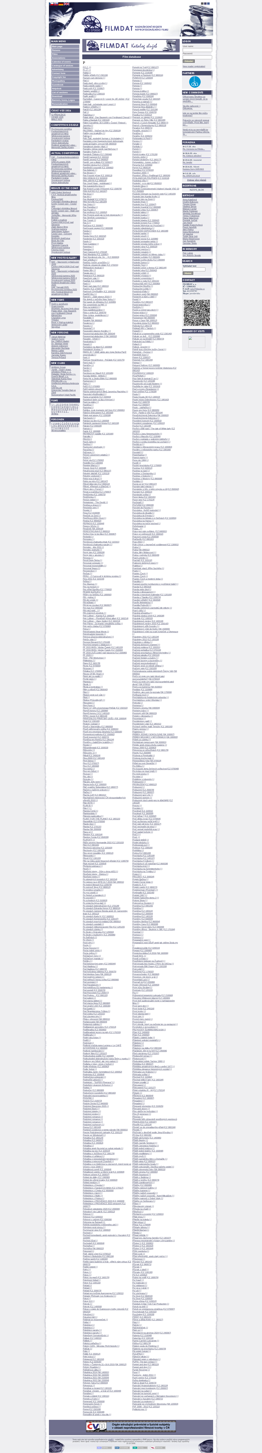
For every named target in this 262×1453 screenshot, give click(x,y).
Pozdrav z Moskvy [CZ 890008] (147, 478)
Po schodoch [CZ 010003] (95, 900)
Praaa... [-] (137, 528)
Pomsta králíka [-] (140, 91)
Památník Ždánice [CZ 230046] (97, 154)
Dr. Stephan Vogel (59, 343)
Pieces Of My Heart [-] (93, 674)
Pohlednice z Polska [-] (93, 1198)
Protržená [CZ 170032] (143, 971)
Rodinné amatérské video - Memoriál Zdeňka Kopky (64, 146)
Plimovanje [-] (89, 855)
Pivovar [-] (87, 774)
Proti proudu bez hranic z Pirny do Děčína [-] (153, 964)
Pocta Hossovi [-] (91, 948)
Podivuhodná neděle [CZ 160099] (98, 1056)
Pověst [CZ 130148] (141, 426)
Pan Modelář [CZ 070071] (95, 199)
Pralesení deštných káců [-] (145, 563)
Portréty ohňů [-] (139, 157)
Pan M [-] (87, 196)
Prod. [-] (136, 837)
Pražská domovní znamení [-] (146, 644)
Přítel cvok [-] (138, 1254)
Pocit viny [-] (88, 942)
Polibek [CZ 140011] (92, 1338)
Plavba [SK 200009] (92, 829)
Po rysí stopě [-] (90, 892)
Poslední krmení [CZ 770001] (146, 223)
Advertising (58, 69)
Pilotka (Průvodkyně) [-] (94, 700)
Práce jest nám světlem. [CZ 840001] (149, 531)
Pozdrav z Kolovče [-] (142, 476)
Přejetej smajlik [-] (140, 1082)
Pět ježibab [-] (89, 602)
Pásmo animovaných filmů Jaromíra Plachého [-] (105, 391)
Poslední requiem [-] (141, 252)
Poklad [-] (87, 1285)
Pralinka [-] (137, 565)
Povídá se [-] (138, 444)
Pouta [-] (136, 394)
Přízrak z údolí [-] (140, 1269)
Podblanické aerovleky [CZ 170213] (99, 1027)
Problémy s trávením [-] (143, 779)
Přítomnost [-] (138, 1259)
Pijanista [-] (88, 681)
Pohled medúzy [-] (91, 1182)
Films (55, 54)
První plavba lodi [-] (141, 1014)
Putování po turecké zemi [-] (145, 1393)
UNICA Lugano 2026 (60, 162)
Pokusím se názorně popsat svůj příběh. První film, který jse (196, 122)
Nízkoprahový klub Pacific (63, 395)
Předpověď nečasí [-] (142, 1056)
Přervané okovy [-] (141, 1108)
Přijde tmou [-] (138, 1217)
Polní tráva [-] (89, 1356)
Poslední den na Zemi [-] (143, 199)
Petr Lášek (188, 253)
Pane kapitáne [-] (91, 244)
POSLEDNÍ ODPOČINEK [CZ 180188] (150, 231)
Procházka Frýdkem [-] (143, 861)
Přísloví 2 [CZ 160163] (142, 1246)
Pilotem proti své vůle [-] (94, 695)
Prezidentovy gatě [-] (142, 721)
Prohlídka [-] (138, 850)
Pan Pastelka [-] (90, 207)
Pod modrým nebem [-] (93, 977)
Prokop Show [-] (139, 900)
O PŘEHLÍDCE (58, 115)
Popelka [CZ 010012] (142, 115)
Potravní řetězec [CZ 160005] (146, 365)
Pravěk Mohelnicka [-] (142, 602)
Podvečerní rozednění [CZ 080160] (99, 1093)
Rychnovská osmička (61, 129)
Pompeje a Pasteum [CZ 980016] (147, 75)
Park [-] (86, 357)
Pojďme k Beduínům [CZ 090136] (98, 1256)
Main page (57, 46)
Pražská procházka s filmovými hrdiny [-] (151, 653)
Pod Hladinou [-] (90, 966)
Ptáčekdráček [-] (140, 1327)
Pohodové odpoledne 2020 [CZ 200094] (101, 1209)
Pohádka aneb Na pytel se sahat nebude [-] (103, 1148)
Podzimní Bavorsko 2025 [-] (96, 1106)
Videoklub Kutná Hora (61, 379)
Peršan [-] (87, 573)
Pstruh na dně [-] (140, 1306)
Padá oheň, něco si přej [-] (95, 83)
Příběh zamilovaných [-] (143, 1182)
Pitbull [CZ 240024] (91, 755)
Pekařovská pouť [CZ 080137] (97, 471)
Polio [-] (86, 1351)
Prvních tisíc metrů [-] (142, 1019)
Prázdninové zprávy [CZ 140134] (147, 621)
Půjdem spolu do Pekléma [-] (145, 1346)
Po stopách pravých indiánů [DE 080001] (102, 921)
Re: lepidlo (187, 162)
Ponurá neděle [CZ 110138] (145, 109)
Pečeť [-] (87, 457)
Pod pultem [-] (89, 998)
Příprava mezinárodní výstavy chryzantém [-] (153, 1240)
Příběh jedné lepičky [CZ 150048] (147, 1151)
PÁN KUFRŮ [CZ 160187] (95, 191)
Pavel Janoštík (190, 227)
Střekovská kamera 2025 (63, 276)
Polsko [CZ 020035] (92, 1362)
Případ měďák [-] (140, 1235)
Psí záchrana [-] (139, 1293)
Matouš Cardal (189, 209)
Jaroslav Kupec (58, 355)
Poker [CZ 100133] (92, 1283)
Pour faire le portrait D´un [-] (145, 378)
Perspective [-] (89, 571)
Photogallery (58, 81)
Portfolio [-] (137, 146)
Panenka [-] (88, 246)
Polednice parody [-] (92, 1333)
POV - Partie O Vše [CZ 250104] (147, 412)
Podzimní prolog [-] (91, 1114)
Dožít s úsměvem (59, 304)
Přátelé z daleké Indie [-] (143, 1037)
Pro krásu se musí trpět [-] (144, 771)
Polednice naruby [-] (92, 1330)
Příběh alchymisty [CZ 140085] (146, 1138)
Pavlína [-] (87, 444)
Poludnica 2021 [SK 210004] (96, 1377)
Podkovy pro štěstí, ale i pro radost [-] (100, 1061)
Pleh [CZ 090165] (91, 845)
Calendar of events (61, 62)
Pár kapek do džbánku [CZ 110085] (99, 302)
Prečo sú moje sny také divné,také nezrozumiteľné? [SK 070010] (148, 677)
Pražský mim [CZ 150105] (144, 668)
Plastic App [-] (89, 824)
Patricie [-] (87, 428)
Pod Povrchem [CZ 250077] (96, 992)
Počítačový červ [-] (92, 956)
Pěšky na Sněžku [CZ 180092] (97, 594)
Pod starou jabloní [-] (92, 1001)
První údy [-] (138, 1016)
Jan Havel (187, 222)
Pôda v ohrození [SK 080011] (96, 1019)
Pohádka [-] (88, 1145)
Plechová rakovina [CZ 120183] (97, 848)
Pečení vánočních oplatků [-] (96, 455)
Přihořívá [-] (137, 1211)
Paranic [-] (87, 326)
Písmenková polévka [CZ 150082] (99, 734)
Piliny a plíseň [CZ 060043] (95, 689)
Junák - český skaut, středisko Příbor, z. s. (61, 370)
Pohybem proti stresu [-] (94, 1227)
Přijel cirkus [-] (139, 1222)
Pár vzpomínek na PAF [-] (95, 305)
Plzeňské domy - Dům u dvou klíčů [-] (100, 871)
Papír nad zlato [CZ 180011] (96, 286)
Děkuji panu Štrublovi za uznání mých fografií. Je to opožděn (195, 98)
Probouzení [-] (139, 782)
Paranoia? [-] (89, 328)
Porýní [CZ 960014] (141, 167)
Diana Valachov (190, 218)
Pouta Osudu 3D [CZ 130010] (146, 397)
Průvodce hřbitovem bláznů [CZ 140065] (151, 998)
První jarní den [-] (140, 1006)
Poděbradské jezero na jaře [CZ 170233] (102, 1032)
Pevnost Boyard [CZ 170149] (96, 642)
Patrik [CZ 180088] (91, 431)
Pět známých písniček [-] (94, 613)
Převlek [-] (137, 1130)
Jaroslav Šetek (190, 243)
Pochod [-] (87, 1233)
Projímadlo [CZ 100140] (143, 892)
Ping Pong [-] (89, 705)
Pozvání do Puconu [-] (142, 507)
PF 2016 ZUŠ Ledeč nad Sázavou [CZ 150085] (105, 653)
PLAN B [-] (88, 805)
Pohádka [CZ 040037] (93, 1140)
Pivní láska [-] (89, 760)
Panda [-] (87, 231)
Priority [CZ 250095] (141, 753)
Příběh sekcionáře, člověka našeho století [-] (153, 1167)
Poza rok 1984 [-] (140, 460)
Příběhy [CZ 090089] (142, 1185)
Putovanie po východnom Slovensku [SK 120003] (155, 1404)
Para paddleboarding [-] (94, 310)
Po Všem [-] (88, 940)
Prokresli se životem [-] (143, 903)
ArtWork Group (58, 367)
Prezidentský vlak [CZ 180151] (146, 724)
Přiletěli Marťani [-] (140, 1230)
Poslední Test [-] (139, 265)
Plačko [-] (87, 792)
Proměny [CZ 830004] (142, 919)
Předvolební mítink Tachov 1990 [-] (148, 1061)
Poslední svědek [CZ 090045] (146, 257)
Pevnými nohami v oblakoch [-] (97, 644)
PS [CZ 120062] (139, 1275)
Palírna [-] (87, 136)
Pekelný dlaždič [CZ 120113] (96, 473)
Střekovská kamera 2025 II (64, 278)
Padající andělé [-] (91, 91)
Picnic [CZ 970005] (92, 666)
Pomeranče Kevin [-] (92, 1404)
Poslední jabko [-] (140, 212)
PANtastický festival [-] (93, 268)
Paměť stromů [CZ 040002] (95, 159)
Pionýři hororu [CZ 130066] (95, 710)
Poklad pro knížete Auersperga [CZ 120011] (103, 1293)
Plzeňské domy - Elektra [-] (95, 874)
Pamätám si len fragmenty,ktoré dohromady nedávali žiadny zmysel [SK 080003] (103, 142)
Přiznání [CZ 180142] (142, 1261)
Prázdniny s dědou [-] (142, 642)
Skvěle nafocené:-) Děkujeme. (191, 107)
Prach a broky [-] (140, 558)
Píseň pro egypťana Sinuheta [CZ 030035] (102, 732)
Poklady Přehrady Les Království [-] (99, 1296)
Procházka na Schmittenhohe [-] (147, 869)
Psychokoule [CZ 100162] (144, 1312)
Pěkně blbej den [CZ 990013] (96, 484)
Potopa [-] (136, 362)
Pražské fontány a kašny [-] (145, 658)
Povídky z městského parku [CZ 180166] (151, 449)
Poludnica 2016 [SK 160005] (96, 1375)
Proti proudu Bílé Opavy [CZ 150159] (149, 966)
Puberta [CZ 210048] (142, 1335)
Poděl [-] (87, 1040)
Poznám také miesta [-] (143, 486)
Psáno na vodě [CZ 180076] (145, 1277)
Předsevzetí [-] (139, 1058)
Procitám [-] (137, 808)
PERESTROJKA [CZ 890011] (96, 531)
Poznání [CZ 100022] (142, 492)
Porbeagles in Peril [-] (142, 138)
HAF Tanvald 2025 (60, 287)
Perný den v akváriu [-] (93, 555)
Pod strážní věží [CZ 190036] (96, 1006)
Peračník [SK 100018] (93, 528)
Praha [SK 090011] (141, 550)
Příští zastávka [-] (140, 1251)
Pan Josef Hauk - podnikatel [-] (97, 183)
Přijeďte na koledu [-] (142, 1219)
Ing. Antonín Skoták (192, 255)
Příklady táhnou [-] (140, 1227)
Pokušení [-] (88, 1314)
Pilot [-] (86, 692)
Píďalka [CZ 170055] (92, 671)
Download (57, 96)
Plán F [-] (87, 808)
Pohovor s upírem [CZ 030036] (97, 1219)
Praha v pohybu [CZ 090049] (145, 555)
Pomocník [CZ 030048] (93, 1412)
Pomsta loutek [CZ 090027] (145, 94)
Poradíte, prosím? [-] (142, 130)
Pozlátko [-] (137, 481)
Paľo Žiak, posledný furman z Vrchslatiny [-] (103, 138)
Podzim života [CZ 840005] (95, 1103)
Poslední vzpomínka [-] (143, 278)
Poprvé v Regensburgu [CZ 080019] (149, 125)
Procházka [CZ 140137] (143, 858)
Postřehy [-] (137, 307)
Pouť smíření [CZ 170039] (144, 391)
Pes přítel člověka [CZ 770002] (97, 589)
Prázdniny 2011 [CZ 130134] (145, 637)
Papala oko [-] (89, 273)
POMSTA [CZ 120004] (142, 78)
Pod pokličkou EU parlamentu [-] (98, 987)
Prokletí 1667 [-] (139, 895)
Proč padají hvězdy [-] (142, 832)
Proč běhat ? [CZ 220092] (144, 816)
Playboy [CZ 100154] (92, 834)
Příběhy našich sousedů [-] (144, 1193)
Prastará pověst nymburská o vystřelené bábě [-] (155, 584)
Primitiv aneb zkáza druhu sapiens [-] (149, 745)
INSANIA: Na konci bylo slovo (65, 308)
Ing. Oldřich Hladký (60, 341)
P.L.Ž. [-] (87, 70)
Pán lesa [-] (88, 194)
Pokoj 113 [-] (88, 1301)
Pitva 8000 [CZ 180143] (94, 758)
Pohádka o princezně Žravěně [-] (98, 1161)
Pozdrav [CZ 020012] (142, 468)
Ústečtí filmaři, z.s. (60, 376)
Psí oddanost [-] (139, 1285)
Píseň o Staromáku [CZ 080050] (98, 726)
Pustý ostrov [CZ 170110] (144, 1377)
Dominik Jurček (190, 220)
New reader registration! (194, 66)
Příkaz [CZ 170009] (141, 1224)
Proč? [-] (136, 834)
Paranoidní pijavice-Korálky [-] (97, 331)
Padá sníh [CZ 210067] (93, 88)
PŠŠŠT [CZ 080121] (141, 1317)
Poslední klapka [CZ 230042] (145, 220)
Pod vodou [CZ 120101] (94, 1014)
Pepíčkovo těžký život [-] (94, 518)
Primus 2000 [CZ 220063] (144, 747)
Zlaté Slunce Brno (59, 227)
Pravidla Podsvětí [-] (141, 605)
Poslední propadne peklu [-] (145, 241)
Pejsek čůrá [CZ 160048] (94, 468)
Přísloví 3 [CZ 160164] (142, 1248)
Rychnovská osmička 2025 (64, 289)
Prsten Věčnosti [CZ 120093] (145, 985)
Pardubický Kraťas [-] (93, 349)
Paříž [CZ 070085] (91, 386)
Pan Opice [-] (89, 204)
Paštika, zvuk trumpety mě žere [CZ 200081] (104, 410)
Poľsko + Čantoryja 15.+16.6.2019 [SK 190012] (104, 1364)
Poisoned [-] (88, 1251)
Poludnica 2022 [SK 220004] (96, 1380)
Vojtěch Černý (57, 339)
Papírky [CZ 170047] (92, 289)
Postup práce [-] (139, 312)
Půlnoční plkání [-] (140, 1356)
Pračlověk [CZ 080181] (143, 539)
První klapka (57, 243)
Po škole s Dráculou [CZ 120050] (98, 932)
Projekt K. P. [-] (139, 885)
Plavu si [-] (88, 832)
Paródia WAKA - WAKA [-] (94, 376)
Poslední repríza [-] (141, 249)
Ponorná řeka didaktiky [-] (144, 107)
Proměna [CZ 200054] (142, 913)
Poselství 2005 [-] (140, 173)
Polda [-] (87, 1322)
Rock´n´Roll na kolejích (62, 322)
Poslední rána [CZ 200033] (144, 246)
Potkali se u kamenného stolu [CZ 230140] (152, 333)
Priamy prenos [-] (140, 729)
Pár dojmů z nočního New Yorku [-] (99, 299)
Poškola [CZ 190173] (142, 326)
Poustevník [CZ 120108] (143, 381)
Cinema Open (57, 250)
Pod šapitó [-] (89, 1008)
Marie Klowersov (191, 239)
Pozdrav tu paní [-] (141, 471)
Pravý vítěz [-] (139, 610)
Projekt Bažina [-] (140, 879)
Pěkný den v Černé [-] (93, 489)
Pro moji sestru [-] (140, 774)
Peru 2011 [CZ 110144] (93, 579)
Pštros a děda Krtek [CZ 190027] (147, 1319)
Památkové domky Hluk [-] (95, 146)
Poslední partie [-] (140, 233)
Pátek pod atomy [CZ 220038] (97, 415)
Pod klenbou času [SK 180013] (97, 974)
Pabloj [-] (87, 73)
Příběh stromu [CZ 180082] (145, 1172)
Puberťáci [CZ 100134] (142, 1338)
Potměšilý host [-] (140, 355)
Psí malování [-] (139, 1283)
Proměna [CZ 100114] (142, 911)
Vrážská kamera (59, 229)
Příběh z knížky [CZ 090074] (145, 1180)
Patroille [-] (88, 436)
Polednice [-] (88, 1325)
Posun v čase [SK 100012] (144, 320)
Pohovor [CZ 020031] (93, 1217)
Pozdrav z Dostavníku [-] (144, 473)
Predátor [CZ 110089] (142, 689)
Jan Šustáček (189, 241)
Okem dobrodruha (59, 143)
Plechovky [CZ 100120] (94, 850)
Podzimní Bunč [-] (91, 1108)
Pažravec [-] (88, 452)
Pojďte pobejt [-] (90, 1267)
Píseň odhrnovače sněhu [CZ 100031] (100, 729)
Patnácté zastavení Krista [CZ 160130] (101, 423)
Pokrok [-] (87, 1304)
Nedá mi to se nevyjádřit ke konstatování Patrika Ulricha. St (196, 131)
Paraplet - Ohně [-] (91, 339)
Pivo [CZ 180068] (91, 766)
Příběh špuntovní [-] (141, 1174)
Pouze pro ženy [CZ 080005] (145, 410)
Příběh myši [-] (139, 1156)
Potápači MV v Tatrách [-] (144, 328)
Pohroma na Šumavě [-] (94, 1222)
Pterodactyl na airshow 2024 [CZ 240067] (151, 1333)
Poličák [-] (87, 1349)
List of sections (60, 92)
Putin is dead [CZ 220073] (144, 1383)
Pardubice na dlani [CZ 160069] (97, 347)
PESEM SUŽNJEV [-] (93, 592)
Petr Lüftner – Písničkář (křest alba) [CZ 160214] (105, 618)
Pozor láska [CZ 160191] (144, 497)
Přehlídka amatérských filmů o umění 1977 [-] (153, 1066)
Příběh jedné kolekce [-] (143, 1148)
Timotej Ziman (189, 204)
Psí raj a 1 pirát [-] (140, 1288)
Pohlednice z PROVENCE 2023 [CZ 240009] (103, 1201)
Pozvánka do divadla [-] (143, 513)
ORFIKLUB (56, 388)
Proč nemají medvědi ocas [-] (146, 829)
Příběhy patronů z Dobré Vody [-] (147, 1198)
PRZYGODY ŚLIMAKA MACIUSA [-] (149, 1029)
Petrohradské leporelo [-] (94, 634)
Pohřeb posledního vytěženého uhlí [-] (100, 1224)
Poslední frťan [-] (140, 202)
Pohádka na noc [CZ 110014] (96, 1151)
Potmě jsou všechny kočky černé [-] (149, 349)
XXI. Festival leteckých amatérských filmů (62, 293)
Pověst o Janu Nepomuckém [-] (147, 434)
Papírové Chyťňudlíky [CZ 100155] (99, 291)
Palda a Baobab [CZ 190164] (96, 120)
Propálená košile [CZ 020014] (146, 948)
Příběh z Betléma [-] (141, 1177)
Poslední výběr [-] (140, 273)
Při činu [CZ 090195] (141, 1135)
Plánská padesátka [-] (93, 816)
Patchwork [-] (89, 418)
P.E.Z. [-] (87, 67)
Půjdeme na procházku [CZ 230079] (149, 1349)
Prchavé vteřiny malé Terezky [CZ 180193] (152, 726)
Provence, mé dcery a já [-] (145, 977)
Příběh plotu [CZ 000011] (143, 1161)
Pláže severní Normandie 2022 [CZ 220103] (103, 842)
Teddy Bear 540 (190, 236)
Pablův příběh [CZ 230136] (95, 75)
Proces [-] (137, 805)
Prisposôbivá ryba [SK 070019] (146, 760)
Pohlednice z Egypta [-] (93, 1185)
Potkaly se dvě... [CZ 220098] (146, 336)
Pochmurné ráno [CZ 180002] (96, 1230)
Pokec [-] (87, 1272)
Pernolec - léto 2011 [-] (93, 547)
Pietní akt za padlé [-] (92, 676)
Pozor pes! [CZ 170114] (143, 500)
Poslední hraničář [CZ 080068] (146, 207)
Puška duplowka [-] (141, 1380)
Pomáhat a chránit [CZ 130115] (97, 1388)
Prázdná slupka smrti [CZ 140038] (148, 616)
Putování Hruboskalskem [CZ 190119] (150, 1385)
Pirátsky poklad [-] (91, 724)
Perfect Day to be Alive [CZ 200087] (99, 534)
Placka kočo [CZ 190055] (94, 784)
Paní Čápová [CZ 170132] (95, 252)
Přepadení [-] (138, 1101)
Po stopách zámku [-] (93, 929)
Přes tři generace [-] (141, 1114)
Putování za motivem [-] (143, 1401)
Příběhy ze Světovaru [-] (143, 1201)
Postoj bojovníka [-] (141, 305)
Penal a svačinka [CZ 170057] (97, 492)
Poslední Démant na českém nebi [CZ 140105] (154, 194)
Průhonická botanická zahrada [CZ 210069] (152, 995)
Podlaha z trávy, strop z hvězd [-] (98, 1064)
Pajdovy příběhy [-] (92, 107)
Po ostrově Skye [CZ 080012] (96, 887)
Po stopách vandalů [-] (93, 924)
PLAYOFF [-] (89, 840)
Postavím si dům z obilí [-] (144, 296)
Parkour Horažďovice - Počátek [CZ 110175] (103, 360)
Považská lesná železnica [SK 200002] (150, 415)
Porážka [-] (137, 133)
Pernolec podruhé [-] (92, 550)
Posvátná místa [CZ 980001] (145, 323)
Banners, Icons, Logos (63, 100)
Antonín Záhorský (59, 346)
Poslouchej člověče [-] (142, 286)
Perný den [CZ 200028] (94, 552)
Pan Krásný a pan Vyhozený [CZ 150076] (102, 189)
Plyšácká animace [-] (92, 866)
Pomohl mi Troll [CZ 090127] (145, 67)
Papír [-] (86, 283)
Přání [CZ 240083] (140, 1032)
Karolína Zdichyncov (61, 353)
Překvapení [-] (139, 1085)
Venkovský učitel (59, 324)
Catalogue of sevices (62, 65)
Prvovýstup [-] (139, 1022)
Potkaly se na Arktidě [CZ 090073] (148, 339)
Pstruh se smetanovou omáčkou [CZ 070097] (153, 1309)
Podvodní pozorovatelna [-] (95, 1095)
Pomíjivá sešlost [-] (92, 1406)
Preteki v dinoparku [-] (142, 716)
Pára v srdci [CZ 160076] (94, 312)
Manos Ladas (57, 350)
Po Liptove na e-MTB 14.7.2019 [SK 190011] (103, 882)
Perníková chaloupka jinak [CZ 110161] (101, 542)
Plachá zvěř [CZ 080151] (94, 795)
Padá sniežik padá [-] (92, 86)
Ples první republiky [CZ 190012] (98, 853)
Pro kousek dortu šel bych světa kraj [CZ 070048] (155, 769)
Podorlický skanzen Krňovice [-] (98, 1085)
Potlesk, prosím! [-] (141, 347)
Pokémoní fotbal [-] (91, 1280)
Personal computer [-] (93, 563)
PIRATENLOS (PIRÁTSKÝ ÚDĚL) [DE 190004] (104, 718)
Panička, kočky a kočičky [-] (96, 262)
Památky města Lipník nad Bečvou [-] (100, 149)
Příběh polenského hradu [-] (145, 1164)
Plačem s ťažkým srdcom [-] (96, 790)
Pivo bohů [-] (89, 769)
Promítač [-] (137, 932)
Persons (56, 50)
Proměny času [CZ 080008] (145, 924)
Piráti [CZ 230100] (91, 721)
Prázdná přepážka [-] (142, 613)
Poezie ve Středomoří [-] (94, 1135)
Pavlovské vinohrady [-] (94, 447)
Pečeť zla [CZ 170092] (93, 460)
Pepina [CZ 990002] (92, 521)
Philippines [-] (89, 660)
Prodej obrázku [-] (140, 842)
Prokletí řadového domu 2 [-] (145, 898)
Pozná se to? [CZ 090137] (144, 484)
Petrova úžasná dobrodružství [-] (98, 637)
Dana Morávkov (191, 232)
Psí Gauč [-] (138, 1280)
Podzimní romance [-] (93, 1117)
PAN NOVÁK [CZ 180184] (95, 202)
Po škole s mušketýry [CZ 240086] (99, 935)
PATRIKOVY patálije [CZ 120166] (98, 434)
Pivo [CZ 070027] (91, 763)
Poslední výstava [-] (141, 275)
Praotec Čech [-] (140, 573)
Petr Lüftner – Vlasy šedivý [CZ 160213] (101, 621)
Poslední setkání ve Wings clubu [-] (148, 254)
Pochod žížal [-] (90, 1240)
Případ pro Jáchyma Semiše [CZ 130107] (151, 1238)
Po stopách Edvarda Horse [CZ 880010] (101, 908)
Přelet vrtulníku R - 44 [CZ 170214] (148, 1090)
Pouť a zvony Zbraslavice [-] (145, 389)
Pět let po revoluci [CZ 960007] (97, 605)
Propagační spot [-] (141, 940)
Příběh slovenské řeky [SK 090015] (148, 1169)
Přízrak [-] (137, 1267)
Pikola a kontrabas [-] (93, 687)
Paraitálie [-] (88, 318)
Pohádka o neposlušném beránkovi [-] (100, 1159)
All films (54, 414)
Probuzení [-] (138, 787)
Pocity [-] (87, 945)
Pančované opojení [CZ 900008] (98, 228)
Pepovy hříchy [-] (91, 526)
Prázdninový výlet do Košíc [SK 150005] (151, 629)
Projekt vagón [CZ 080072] (144, 887)
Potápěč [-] (137, 331)
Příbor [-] (136, 1203)
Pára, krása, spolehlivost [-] (95, 315)
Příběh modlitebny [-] (142, 1153)
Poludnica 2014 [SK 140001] (96, 1372)
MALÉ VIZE (56, 119)
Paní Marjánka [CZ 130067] (95, 254)
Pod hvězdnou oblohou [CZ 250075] (99, 971)
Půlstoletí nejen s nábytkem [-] (146, 1359)
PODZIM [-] (88, 1098)
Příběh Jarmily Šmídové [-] (144, 1143)
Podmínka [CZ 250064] (93, 1074)
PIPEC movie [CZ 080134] (95, 716)
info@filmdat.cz (197, 289)
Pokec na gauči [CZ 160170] (96, 1277)
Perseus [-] (88, 558)
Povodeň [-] (137, 452)
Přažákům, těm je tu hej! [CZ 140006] (149, 1051)
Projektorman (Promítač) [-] (145, 890)
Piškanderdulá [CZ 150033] (95, 747)
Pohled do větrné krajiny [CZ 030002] (100, 1180)
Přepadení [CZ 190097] (143, 1098)
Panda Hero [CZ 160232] (94, 236)
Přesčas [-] (137, 1117)
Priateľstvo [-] (138, 732)
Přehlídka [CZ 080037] (142, 1064)
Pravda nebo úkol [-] (141, 589)
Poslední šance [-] (140, 262)
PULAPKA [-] (138, 1354)
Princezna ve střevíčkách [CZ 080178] (150, 750)
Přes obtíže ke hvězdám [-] (145, 1111)
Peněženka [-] (89, 497)
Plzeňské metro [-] (91, 876)
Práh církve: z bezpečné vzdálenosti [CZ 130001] (155, 544)
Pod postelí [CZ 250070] (94, 990)
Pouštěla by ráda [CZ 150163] (146, 386)
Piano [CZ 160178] (91, 663)
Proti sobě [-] (138, 969)
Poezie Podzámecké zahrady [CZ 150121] (102, 1132)
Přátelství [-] (138, 1043)
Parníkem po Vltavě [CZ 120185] (98, 373)
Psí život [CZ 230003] (142, 1298)
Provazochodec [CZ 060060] (145, 974)
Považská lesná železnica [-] (145, 418)
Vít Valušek (188, 234)
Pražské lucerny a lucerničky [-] (147, 660)
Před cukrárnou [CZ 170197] (145, 1053)
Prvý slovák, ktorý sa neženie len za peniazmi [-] (155, 1024)
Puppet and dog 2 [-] (141, 1367)
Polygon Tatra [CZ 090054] (95, 1383)
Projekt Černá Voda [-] (142, 882)
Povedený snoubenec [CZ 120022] (148, 423)
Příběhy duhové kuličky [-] (144, 1188)
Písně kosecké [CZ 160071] (96, 737)
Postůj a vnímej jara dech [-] (145, 310)
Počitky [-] (87, 961)
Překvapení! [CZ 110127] (144, 1087)
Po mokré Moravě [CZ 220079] (97, 885)
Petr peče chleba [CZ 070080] (97, 626)
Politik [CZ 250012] (91, 1354)
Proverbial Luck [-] (140, 979)
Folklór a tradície (59, 220)
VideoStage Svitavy (60, 231)
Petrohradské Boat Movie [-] (96, 631)
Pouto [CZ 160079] (141, 402)
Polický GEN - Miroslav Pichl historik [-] (101, 1346)
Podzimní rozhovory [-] (93, 1124)
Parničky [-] (88, 365)
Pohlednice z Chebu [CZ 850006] (98, 1190)
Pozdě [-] (136, 463)
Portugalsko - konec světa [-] (145, 162)
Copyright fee (59, 77)
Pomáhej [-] (88, 1393)
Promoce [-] (137, 935)
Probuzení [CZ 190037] (143, 792)
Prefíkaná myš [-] (140, 695)
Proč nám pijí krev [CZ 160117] (146, 824)
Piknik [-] (87, 684)
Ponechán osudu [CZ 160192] (146, 99)
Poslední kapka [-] (140, 215)
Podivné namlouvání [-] (93, 1051)
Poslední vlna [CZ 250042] (144, 270)
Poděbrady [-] (89, 1035)
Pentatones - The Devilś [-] (95, 502)
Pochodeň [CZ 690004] (93, 1243)
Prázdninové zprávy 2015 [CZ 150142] (150, 623)
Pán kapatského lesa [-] (94, 186)
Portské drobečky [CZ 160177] (146, 159)
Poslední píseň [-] (140, 236)
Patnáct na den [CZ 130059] (96, 421)
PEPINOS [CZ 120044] (93, 523)
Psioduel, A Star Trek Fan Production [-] (150, 1304)
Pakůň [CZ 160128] (92, 109)
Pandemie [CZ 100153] (93, 239)
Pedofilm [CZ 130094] (93, 463)
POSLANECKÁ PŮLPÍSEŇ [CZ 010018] (150, 178)
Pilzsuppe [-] (88, 703)
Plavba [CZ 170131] (92, 826)
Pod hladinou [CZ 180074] (95, 969)
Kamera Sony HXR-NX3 (193, 169)
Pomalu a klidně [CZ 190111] (96, 1396)
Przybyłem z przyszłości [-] (145, 1027)
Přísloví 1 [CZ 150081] (142, 1243)
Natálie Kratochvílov (193, 225)
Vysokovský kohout (60, 138)
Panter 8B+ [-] (89, 270)
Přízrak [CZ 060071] (141, 1264)
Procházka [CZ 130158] (143, 855)
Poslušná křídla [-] (140, 291)
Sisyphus (55, 327)
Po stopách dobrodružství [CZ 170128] (101, 906)
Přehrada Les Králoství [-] (144, 1072)
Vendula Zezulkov (191, 213)
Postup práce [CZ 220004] (144, 315)
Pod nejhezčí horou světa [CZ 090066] (101, 979)
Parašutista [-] (89, 341)
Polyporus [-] (89, 1385)
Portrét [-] (136, 149)
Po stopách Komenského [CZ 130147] (100, 919)
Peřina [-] (87, 581)
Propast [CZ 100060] (142, 950)
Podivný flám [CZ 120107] (95, 1053)
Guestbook (57, 85)
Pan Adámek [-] (90, 170)
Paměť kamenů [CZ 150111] (96, 157)
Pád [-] (86, 80)
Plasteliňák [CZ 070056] (94, 821)
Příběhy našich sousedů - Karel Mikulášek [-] (153, 1196)
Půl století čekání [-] (141, 1351)
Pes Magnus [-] (90, 584)
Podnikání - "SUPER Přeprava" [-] (98, 1082)
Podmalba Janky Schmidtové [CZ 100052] (102, 1072)
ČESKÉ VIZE (57, 117)
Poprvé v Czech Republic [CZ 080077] (150, 123)
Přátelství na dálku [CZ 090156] (147, 1048)
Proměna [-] (137, 908)
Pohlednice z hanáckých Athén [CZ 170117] (103, 1188)
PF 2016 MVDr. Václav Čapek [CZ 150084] (103, 650)
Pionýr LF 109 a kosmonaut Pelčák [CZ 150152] (105, 708)
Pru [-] (135, 992)
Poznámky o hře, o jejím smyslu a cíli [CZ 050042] (155, 489)
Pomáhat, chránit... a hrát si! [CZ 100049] (102, 1391)
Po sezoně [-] (89, 898)
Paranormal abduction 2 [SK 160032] (100, 336)
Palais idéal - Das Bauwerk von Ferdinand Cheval (63, 312)
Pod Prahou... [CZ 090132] (95, 995)
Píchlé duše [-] (89, 679)
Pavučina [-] (88, 449)
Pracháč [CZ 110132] (142, 560)
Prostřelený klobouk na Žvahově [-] (148, 961)
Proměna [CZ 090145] (142, 906)
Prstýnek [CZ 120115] (142, 990)
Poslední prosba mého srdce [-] (147, 244)
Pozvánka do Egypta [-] (143, 515)
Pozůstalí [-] (137, 502)
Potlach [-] (137, 344)
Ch (67, 407)
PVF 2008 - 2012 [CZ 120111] (146, 1406)
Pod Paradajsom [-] (92, 985)
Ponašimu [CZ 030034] (143, 96)
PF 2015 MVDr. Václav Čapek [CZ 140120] (103, 647)
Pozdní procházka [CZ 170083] (146, 465)
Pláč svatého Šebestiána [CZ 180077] (100, 787)
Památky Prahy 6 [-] (92, 152)
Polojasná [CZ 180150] (93, 1359)
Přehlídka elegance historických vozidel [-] (152, 1069)
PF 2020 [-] (88, 655)
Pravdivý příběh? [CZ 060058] (146, 600)
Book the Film (57, 240)
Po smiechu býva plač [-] (94, 903)
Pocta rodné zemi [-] (92, 950)
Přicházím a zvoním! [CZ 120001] (148, 1214)
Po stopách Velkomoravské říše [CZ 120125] (104, 927)
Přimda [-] (136, 1233)
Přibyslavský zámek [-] (143, 1206)
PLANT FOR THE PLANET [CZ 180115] (101, 819)
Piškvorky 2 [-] (89, 753)
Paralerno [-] (88, 323)
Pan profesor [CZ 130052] (95, 212)
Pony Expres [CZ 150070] (144, 112)
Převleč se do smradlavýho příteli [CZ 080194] (153, 1127)
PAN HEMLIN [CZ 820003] (95, 178)
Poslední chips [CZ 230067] (145, 210)
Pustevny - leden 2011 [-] (144, 1375)
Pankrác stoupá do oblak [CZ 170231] (100, 265)
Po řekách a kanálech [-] (94, 895)
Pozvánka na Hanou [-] (143, 521)
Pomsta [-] (137, 80)
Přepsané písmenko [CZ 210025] (147, 1106)
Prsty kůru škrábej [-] (142, 987)
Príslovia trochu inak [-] (143, 758)
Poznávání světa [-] (141, 494)
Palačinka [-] (88, 115)
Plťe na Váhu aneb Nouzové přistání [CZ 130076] (106, 861)
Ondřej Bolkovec (190, 202)
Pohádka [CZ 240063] (93, 1143)
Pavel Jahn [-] (89, 442)
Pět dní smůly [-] (90, 600)
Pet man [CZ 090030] (93, 608)
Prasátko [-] (137, 581)
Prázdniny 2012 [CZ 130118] (145, 639)
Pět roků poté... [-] (91, 610)
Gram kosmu (57, 306)
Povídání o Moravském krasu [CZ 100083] (152, 447)
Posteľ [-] (136, 299)
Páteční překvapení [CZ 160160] (98, 412)
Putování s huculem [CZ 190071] (147, 1399)
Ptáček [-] (136, 1325)
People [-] (87, 510)
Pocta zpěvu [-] (90, 953)
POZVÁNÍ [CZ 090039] (143, 505)
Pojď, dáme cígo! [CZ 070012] (97, 1254)
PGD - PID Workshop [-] (94, 658)
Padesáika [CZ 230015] (94, 94)
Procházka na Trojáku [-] (144, 871)
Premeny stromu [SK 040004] (146, 708)
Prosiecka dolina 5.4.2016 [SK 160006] (150, 953)
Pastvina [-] (88, 407)
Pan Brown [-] (89, 173)
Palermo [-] (88, 128)
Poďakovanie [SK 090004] (95, 1022)
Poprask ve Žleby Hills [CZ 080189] (148, 120)
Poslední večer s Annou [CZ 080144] (149, 268)
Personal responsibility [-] (94, 565)
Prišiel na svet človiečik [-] (144, 763)
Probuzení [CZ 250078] (143, 790)
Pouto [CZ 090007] (141, 405)
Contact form (58, 73)
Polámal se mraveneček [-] (95, 1319)
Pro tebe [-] (137, 776)
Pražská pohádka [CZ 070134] (146, 650)
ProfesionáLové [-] (140, 845)
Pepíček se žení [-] (92, 515)
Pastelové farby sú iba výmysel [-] (99, 399)
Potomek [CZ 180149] (142, 360)
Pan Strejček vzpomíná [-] (95, 217)
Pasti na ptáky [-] (91, 402)
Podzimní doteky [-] (92, 1111)
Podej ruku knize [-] (92, 1037)
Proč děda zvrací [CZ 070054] (146, 819)
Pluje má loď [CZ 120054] (94, 863)
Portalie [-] (137, 144)
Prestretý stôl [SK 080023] (144, 713)
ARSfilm (55, 213)
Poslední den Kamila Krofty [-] (146, 196)
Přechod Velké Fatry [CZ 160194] (147, 1080)
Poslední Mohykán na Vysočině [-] (148, 225)
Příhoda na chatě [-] (141, 1209)
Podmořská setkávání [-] (94, 1077)
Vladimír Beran (189, 206)
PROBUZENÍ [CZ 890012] (144, 784)
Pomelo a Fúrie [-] (91, 1399)
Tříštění (55, 320)
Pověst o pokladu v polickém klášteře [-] (151, 439)
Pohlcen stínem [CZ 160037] (96, 1174)
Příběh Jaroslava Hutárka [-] (145, 1145)
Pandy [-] (87, 241)
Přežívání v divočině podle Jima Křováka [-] (152, 1132)
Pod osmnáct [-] (90, 982)
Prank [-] (136, 571)
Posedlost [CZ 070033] (143, 170)
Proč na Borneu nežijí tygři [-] (145, 821)
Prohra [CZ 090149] (141, 853)
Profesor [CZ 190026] (142, 848)
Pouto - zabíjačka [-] (141, 407)
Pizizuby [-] (88, 779)
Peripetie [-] (88, 537)
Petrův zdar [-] (89, 639)
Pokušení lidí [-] (90, 1317)
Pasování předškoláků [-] (94, 394)
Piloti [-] (86, 697)
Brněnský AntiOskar (60, 238)
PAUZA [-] (87, 439)
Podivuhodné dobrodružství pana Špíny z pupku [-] (106, 1058)
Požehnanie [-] (139, 526)
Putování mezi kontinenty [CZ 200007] (150, 1388)
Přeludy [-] (137, 1093)
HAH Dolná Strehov (61, 192)
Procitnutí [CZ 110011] (142, 811)
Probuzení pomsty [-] (142, 797)
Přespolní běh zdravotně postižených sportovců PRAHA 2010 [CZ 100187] (154, 1120)
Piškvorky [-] (89, 750)
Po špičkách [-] (90, 937)
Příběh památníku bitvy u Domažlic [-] (149, 1159)
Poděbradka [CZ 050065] (94, 1029)
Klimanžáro (56, 315)
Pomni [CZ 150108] (92, 1409)
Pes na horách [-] (91, 587)
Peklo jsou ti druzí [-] (92, 478)
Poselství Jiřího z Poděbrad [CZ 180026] (151, 175)
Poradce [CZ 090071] (142, 128)
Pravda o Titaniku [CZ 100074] (146, 597)
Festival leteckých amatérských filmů (59, 132)
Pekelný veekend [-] (92, 476)
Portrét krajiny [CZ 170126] (144, 154)
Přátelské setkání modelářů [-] (146, 1040)
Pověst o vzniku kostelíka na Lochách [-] (151, 442)
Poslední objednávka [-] (143, 228)
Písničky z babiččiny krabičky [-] (98, 742)
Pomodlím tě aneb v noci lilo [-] (97, 1414)
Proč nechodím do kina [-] (144, 826)
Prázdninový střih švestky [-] (145, 626)
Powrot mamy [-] (140, 457)
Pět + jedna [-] (89, 597)
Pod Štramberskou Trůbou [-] (96, 1011)
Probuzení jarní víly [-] (142, 795)
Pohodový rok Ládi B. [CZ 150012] (99, 1211)
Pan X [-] (87, 223)
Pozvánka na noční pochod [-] (146, 523)
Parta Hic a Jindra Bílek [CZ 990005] (100, 378)
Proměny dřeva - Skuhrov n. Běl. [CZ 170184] (153, 929)
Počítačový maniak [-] (93, 958)
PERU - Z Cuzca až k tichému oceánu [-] (102, 576)
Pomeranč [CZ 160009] (94, 1401)
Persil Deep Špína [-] (92, 560)
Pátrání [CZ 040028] (92, 426)
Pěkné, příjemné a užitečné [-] (97, 486)
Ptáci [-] (135, 1322)
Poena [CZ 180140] (92, 1127)
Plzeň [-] (87, 869)
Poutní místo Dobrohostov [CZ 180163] (150, 399)
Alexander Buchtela (60, 348)
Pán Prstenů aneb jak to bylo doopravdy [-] (103, 215)
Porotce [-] (137, 141)
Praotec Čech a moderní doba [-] (147, 579)
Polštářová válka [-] (92, 1370)
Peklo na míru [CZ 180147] (95, 481)
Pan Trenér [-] (89, 220)
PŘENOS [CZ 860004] (142, 1095)
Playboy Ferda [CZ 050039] (96, 837)
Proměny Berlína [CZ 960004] (146, 921)
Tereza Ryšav (58, 357)
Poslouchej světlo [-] (141, 289)
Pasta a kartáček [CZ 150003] (97, 397)
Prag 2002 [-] (138, 542)
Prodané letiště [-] (140, 840)
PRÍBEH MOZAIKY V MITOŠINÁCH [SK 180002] (155, 737)
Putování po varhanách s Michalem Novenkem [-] (155, 1396)
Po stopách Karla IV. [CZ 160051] (98, 916)
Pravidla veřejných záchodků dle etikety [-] (152, 608)
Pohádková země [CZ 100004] (97, 1169)
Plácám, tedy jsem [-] (92, 782)
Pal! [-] (86, 112)
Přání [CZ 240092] (140, 1035)
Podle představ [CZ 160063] (96, 1066)
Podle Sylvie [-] (90, 1069)
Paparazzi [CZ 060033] (93, 275)
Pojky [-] (87, 1269)
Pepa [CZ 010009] (91, 513)
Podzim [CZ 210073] (92, 1101)
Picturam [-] (88, 668)
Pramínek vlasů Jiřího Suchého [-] (148, 568)
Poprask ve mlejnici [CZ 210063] (147, 117)
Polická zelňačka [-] (92, 1343)
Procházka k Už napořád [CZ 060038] (150, 863)
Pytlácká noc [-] (139, 1409)
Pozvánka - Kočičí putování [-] (146, 510)
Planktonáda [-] (90, 813)
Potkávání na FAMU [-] (142, 341)
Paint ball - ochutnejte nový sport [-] (99, 104)
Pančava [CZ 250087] (93, 225)
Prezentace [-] (139, 718)
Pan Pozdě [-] (89, 210)
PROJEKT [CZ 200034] (143, 876)
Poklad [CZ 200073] (92, 1290)
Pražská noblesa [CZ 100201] (146, 647)
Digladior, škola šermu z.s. (63, 374)
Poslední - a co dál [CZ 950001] (147, 183)
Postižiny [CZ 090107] (142, 302)
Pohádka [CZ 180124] (93, 1138)
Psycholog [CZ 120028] (143, 1314)
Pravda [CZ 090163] (141, 587)
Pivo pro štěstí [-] (91, 771)
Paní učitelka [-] (90, 260)
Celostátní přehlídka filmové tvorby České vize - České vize (64, 203)
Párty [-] (86, 384)
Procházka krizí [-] (141, 866)
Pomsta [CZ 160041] (142, 83)
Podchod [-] (88, 1043)
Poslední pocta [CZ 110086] (145, 239)
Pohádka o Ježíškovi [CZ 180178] (99, 1153)
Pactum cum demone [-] (94, 78)
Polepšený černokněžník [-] (96, 1335)
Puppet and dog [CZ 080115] (145, 1364)
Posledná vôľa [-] (140, 180)
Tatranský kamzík (59, 245)
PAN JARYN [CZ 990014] (94, 180)
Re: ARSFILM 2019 (191, 176)
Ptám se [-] (137, 1330)
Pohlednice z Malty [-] (93, 1196)
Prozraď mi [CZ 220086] (143, 982)
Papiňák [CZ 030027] (92, 281)
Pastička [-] (88, 405)
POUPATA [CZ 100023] (143, 373)
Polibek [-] (87, 1340)
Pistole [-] (87, 745)
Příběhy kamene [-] (141, 1190)
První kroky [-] (139, 1011)
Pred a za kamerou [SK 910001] (147, 687)
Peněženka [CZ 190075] (94, 494)
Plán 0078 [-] (89, 803)
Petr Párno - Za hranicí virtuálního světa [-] (103, 623)
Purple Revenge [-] (141, 1370)
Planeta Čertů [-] (90, 811)
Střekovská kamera (60, 136)
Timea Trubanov (191, 216)
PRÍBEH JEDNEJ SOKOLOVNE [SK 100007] (153, 734)
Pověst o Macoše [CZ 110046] (146, 436)
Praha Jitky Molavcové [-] (144, 552)
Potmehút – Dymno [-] (142, 352)
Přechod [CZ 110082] (142, 1077)
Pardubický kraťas (60, 140)
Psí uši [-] (136, 1290)
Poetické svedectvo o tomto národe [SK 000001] (105, 1130)
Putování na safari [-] (142, 1391)
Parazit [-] (87, 344)
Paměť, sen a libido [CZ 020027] (98, 162)
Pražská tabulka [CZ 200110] (145, 655)
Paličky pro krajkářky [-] (94, 133)
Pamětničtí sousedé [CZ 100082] (98, 167)
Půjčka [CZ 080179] (141, 1343)
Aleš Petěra (188, 229)
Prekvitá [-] (137, 703)
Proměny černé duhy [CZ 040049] (148, 927)
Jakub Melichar (58, 337)
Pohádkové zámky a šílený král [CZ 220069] (103, 1172)
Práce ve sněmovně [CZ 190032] (147, 534)
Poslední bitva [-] (140, 186)
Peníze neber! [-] (90, 500)
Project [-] (136, 874)
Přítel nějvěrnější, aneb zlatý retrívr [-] (149, 1256)
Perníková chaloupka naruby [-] (97, 544)
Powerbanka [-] (139, 455)
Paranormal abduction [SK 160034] (99, 333)
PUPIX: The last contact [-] (144, 1362)
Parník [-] (87, 368)
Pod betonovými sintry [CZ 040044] (99, 964)
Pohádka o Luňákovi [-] (93, 1156)
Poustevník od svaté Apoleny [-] (147, 384)
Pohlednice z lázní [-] (92, 1193)
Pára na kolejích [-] (91, 307)
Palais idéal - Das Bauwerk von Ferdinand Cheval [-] (107, 117)
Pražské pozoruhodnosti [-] (145, 663)
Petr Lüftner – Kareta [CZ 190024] (98, 616)
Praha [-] (136, 547)
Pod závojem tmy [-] (92, 1016)
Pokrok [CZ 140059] (92, 1306)
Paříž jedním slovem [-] (93, 389)
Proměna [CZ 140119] (142, 916)
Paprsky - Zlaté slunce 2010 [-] (97, 296)
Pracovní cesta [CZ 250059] (145, 537)
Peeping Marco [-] (91, 465)
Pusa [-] (136, 1372)
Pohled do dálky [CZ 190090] (96, 1177)
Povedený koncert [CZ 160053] (146, 421)
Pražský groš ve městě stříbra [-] (147, 666)
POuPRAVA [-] (138, 376)
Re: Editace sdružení (192, 156)
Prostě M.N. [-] (139, 956)
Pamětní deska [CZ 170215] (96, 165)
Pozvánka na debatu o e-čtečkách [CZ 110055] (154, 518)
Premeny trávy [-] (140, 710)
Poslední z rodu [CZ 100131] (145, 281)
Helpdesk (56, 88)
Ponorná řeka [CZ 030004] (144, 104)
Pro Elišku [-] (138, 766)
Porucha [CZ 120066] (142, 165)
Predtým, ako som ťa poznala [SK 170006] (152, 692)
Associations (58, 58)
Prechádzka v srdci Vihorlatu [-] (147, 700)
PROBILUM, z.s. (59, 381)
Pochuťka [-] (88, 1246)
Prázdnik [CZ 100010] (142, 618)
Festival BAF (57, 199)
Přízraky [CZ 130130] (142, 1272)
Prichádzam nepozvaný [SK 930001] (149, 742)
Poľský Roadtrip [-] (91, 1367)
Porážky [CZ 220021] (142, 136)
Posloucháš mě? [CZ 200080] (146, 283)
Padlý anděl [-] (89, 96)
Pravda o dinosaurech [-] (143, 592)
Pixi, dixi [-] (88, 776)
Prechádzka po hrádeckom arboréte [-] (150, 697)
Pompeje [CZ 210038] (142, 73)
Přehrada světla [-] (141, 1074)
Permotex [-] (88, 539)
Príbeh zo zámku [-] (141, 739)
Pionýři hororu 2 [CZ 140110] (96, 713)
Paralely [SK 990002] (92, 320)
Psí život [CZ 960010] (142, 1296)
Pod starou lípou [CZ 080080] (96, 1003)
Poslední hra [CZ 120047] (144, 204)
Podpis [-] (87, 1087)
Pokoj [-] (87, 1298)
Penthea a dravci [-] (92, 505)
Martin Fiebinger (190, 211)
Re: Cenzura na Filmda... (194, 149)
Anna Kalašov (190, 199)
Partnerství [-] (89, 381)
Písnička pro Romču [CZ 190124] (98, 739)
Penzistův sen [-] (91, 507)
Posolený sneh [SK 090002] (145, 294)
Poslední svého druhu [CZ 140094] (148, 260)
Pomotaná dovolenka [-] (143, 70)
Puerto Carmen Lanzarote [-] (145, 1340)
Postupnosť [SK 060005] (143, 318)
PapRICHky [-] (89, 294)
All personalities (58, 430)
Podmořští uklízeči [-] (93, 1080)
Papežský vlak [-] (91, 278)
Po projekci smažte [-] (93, 890)
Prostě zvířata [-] (140, 958)
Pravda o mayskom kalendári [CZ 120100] (152, 594)
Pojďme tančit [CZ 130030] (95, 1259)
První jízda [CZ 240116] (143, 1008)
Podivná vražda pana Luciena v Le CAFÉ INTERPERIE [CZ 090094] (102, 1046)
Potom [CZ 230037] (141, 357)
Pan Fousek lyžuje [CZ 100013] (97, 175)
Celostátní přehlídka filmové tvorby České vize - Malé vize (65, 209)
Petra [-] (86, 629)
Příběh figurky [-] (140, 1140)
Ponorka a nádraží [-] (142, 101)
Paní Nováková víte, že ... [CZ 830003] (101, 257)
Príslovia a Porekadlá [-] (143, 755)
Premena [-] (137, 705)
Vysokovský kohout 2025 (63, 280)
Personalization (60, 104)
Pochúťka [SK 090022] (93, 1248)
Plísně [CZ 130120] (92, 858)
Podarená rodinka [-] (92, 1024)
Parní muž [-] (89, 362)
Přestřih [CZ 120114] (142, 1124)
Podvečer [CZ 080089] (93, 1090)
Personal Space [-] (91, 568)
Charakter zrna (58, 318)
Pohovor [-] (88, 1214)
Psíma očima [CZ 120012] (144, 1301)
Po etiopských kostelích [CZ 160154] (100, 879)
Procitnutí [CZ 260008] (142, 813)
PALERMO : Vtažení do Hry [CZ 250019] (102, 130)
